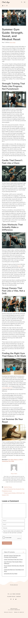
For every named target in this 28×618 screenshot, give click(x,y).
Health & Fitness (8, 487)
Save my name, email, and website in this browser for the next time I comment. (13, 531)
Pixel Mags (6, 2)
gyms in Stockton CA (7, 388)
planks (19, 266)
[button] (21, 2)
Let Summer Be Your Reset (10, 573)
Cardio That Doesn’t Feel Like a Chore (13, 559)
